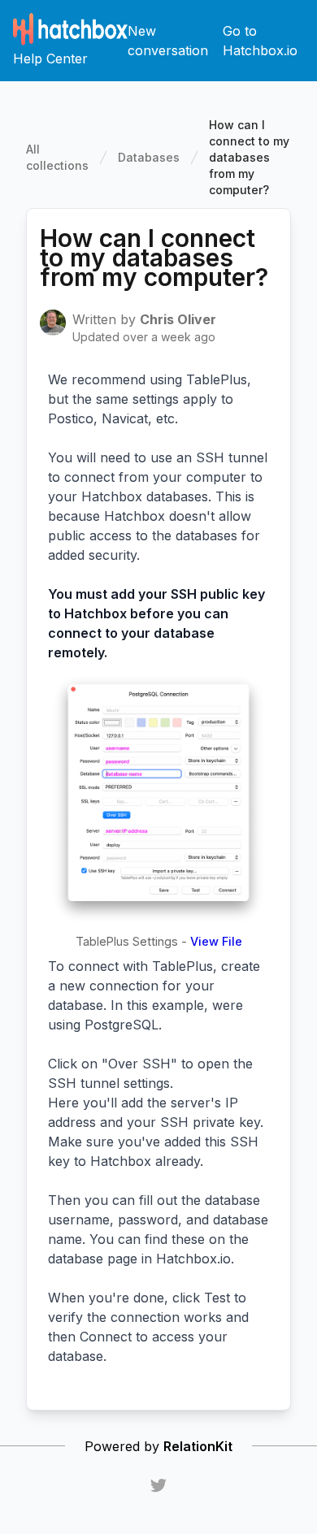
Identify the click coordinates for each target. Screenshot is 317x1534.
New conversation (168, 40)
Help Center (50, 58)
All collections (57, 157)
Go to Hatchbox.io (260, 40)
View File (216, 941)
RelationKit (197, 1446)
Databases (149, 157)
